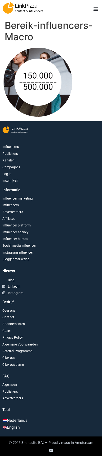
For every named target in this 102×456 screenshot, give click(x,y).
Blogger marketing (15, 259)
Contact (8, 317)
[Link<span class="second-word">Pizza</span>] (8, 8)
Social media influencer (19, 245)
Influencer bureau (15, 239)
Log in (6, 174)
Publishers (10, 153)
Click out (8, 358)
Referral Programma (17, 351)
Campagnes (11, 167)
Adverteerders (12, 212)
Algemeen (9, 384)
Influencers (10, 147)
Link (26, 6)
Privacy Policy (12, 337)
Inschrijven (10, 180)
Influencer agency (15, 232)
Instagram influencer (17, 252)
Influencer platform (16, 225)
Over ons (8, 310)
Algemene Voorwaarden (20, 344)
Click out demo (13, 364)
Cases (6, 331)
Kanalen (8, 160)
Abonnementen (13, 324)
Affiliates (8, 218)
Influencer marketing (17, 198)
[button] (96, 9)
